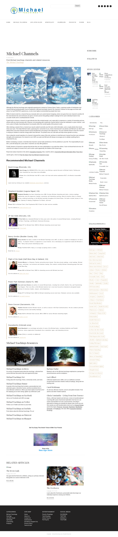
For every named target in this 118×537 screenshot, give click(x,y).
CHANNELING (60, 22)
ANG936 (17, 251)
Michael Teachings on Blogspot (18, 418)
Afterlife (92, 340)
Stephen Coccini (23, 316)
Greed (101, 293)
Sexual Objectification (95, 303)
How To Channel (94, 353)
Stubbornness (93, 293)
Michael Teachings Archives (17, 368)
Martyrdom (104, 290)
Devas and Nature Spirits (96, 366)
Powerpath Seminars (24, 296)
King (101, 273)
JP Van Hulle (22, 228)
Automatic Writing (94, 360)
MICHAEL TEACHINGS (20, 22)
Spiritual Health (94, 346)
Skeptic (92, 280)
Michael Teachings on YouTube (18, 408)
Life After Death (103, 158)
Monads (91, 145)
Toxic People (103, 346)
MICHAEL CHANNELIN (36, 183)
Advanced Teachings (102, 137)
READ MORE (10, 481)
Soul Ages (92, 250)
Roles (100, 128)
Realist (106, 283)
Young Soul (102, 253)
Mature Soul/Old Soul (96, 266)
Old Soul (99, 250)
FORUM (79, 22)
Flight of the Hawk (24, 273)
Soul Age (91, 128)
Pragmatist (104, 280)
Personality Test (103, 166)
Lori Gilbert (51, 376)
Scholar (104, 270)
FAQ (101, 122)
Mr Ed (9, 474)
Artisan (91, 270)
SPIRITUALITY (48, 22)
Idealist (92, 283)
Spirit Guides (93, 363)
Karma (96, 149)
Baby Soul (92, 256)
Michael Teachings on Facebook (19, 395)
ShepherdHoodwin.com (25, 207)
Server (105, 266)
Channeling (102, 151)
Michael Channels (104, 174)
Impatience (101, 296)
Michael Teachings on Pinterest (18, 414)
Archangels (93, 313)
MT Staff (49, 491)
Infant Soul (100, 256)
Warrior (98, 270)
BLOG (86, 22)
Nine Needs (102, 145)
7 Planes (92, 300)
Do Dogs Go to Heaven (96, 373)
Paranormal (92, 201)
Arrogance (92, 296)
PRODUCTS (70, 22)
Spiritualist (99, 283)
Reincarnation (93, 316)
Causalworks (22, 337)
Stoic (102, 276)
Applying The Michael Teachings (95, 102)
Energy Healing (93, 158)
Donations (91, 211)
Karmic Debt (93, 306)
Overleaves (92, 134)
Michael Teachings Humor (16, 383)
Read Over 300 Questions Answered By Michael (107, 88)
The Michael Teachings (15, 62)
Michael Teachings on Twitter (18, 401)
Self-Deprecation (94, 286)
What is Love (93, 310)
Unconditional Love (95, 376)
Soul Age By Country (95, 263)
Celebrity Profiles (94, 172)
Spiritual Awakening (101, 340)
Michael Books (93, 183)
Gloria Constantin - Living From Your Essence (65, 395)
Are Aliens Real (94, 323)
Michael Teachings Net (15, 376)
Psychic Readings (94, 326)
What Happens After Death (97, 336)
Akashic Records (103, 306)
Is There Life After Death (96, 330)
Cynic (97, 280)
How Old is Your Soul (95, 260)
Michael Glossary (104, 189)
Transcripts (103, 178)
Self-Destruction (94, 290)
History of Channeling (96, 356)
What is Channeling (95, 350)
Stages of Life (101, 313)
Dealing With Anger (95, 343)
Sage (91, 273)
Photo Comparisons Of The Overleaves (108, 75)
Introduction (93, 122)
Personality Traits (94, 276)
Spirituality (92, 164)
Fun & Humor (103, 205)
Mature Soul (93, 253)
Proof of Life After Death (96, 333)
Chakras (101, 310)
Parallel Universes (95, 320)
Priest (96, 273)
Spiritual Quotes (103, 195)
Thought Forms (94, 370)
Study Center (104, 182)
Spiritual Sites (92, 195)
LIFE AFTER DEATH (35, 22)
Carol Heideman (53, 386)
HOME (8, 22)
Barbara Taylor (53, 368)
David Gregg (95, 83)
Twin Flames (99, 300)
